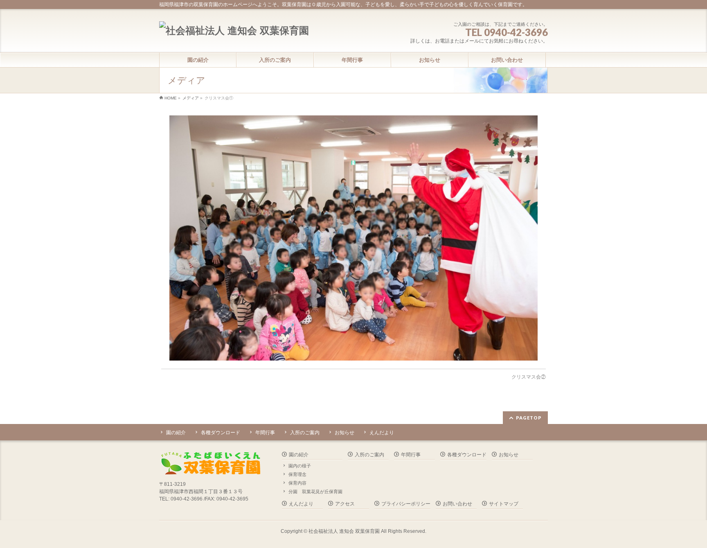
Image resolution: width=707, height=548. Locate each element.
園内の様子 (299, 465)
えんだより (381, 432)
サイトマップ (503, 504)
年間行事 (265, 432)
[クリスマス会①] (353, 238)
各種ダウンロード (220, 432)
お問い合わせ (457, 504)
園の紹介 (176, 432)
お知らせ (344, 432)
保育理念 (297, 474)
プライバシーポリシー (405, 504)
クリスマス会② (528, 377)
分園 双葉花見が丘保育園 (315, 491)
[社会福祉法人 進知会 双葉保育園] (234, 30)
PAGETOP (529, 417)
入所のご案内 (305, 432)
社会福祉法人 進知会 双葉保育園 (344, 531)
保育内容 (297, 482)
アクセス (345, 504)
